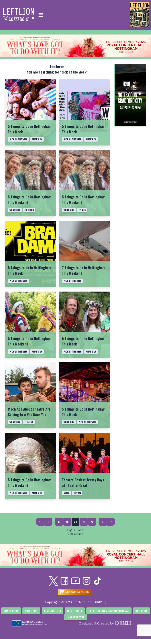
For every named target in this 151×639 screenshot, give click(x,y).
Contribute (74, 611)
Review (77, 492)
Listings (29, 210)
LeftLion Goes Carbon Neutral (109, 611)
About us (141, 611)
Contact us (11, 611)
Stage (67, 492)
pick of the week (18, 139)
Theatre (28, 422)
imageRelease (75, 617)
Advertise (31, 611)
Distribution (52, 611)
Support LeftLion (77, 592)
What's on (37, 139)
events (82, 210)
